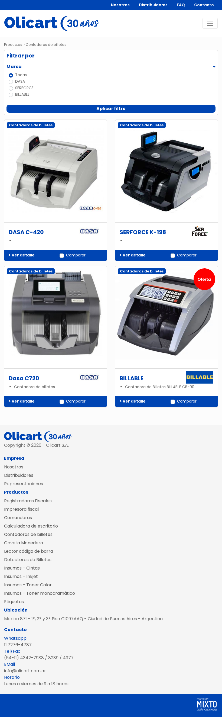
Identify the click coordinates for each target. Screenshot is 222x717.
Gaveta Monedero (23, 543)
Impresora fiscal (21, 509)
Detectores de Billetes (27, 560)
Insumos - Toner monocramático (39, 593)
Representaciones (23, 484)
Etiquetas (14, 602)
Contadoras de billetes (28, 534)
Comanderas (18, 518)
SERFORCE (24, 88)
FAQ (181, 5)
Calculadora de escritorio (31, 526)
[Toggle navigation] (210, 23)
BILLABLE (22, 94)
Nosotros (120, 5)
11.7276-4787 (18, 645)
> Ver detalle (22, 255)
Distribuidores (153, 5)
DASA (20, 81)
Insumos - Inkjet (21, 576)
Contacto (204, 5)
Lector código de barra (28, 551)
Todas (21, 75)
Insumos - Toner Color (28, 585)
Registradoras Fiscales (28, 501)
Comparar (76, 255)
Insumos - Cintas (22, 568)
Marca (14, 66)
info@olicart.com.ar (25, 671)
